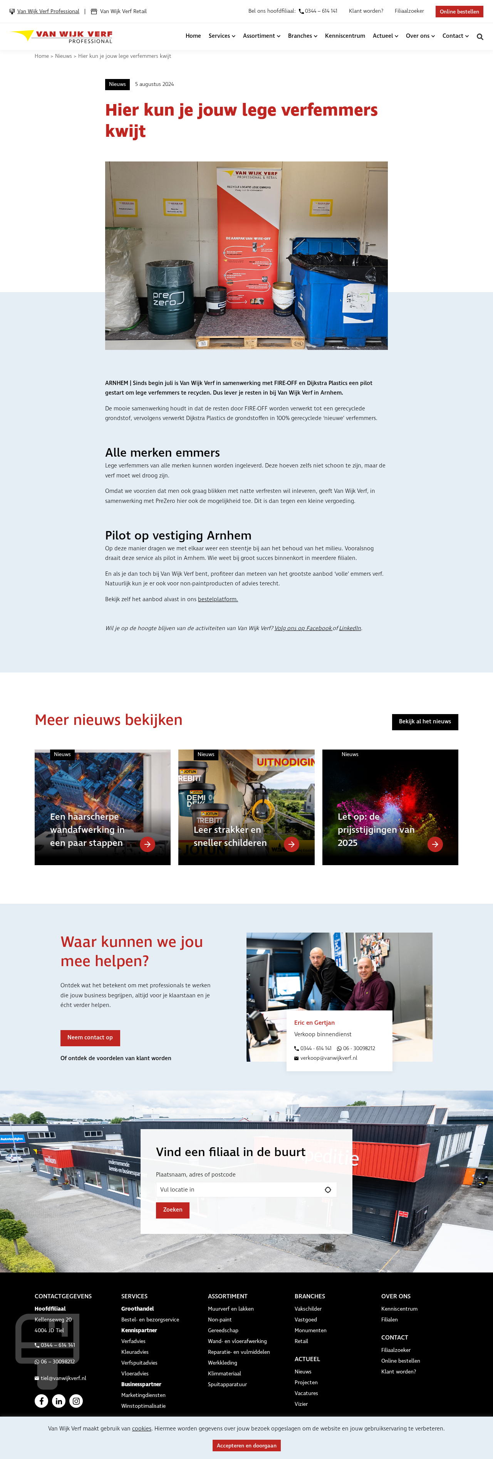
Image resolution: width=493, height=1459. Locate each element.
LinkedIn (350, 628)
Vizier (301, 1404)
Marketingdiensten (143, 1395)
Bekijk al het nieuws (425, 722)
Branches (300, 36)
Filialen (389, 1319)
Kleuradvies (135, 1352)
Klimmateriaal (224, 1373)
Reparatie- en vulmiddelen (239, 1352)
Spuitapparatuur (227, 1384)
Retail (301, 1341)
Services (219, 36)
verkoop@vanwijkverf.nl (328, 1058)
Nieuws (63, 56)
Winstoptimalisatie (143, 1406)
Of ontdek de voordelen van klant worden (115, 1059)
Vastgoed (306, 1319)
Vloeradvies (135, 1373)
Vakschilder (308, 1309)
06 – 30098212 (58, 1361)
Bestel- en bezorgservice (150, 1319)
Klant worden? (366, 11)
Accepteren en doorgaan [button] (247, 1445)
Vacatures (306, 1393)
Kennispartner (139, 1330)
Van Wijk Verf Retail (123, 11)
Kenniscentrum (345, 36)
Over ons (417, 36)
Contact (453, 36)
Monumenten (311, 1330)
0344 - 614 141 (316, 1048)
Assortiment (259, 36)
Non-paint (220, 1319)
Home (193, 36)
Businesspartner (141, 1384)
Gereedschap (223, 1330)
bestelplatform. (218, 599)
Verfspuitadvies (139, 1363)
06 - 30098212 (359, 1048)
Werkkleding (222, 1363)
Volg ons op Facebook (303, 628)
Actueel (383, 36)
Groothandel (137, 1309)
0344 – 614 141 (58, 1345)
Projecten (306, 1382)
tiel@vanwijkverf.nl (63, 1378)
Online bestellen (459, 11)
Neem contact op (90, 1038)
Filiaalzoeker (409, 11)
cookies (141, 1429)
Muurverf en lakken (231, 1309)
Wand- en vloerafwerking (237, 1341)
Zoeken (479, 36)
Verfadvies (133, 1341)
